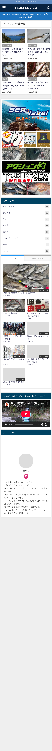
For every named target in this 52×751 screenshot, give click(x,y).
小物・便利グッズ (25, 238)
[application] (26, 413)
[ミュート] (42, 424)
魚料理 (25, 232)
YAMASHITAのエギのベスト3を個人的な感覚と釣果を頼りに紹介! (13, 85)
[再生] (6, 424)
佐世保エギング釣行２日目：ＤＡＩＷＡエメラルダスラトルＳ (38, 85)
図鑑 (25, 245)
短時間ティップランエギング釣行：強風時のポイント (12, 52)
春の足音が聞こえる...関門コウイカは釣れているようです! (39, 52)
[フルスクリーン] (46, 424)
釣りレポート (25, 207)
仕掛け (25, 219)
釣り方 (25, 225)
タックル (25, 213)
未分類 (25, 251)
